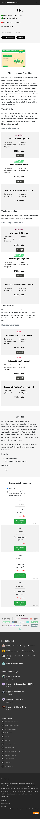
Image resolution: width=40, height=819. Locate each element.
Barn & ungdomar (9, 747)
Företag (7, 736)
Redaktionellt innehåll (10, 755)
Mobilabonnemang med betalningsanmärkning (20, 651)
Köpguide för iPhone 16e (15, 692)
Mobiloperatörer (20, 615)
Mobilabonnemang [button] (8, 37)
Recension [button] (21, 37)
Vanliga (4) (12, 489)
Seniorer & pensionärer (10, 744)
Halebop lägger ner (13, 676)
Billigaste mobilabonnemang (12, 725)
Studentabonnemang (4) (16, 491)
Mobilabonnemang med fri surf (12, 751)
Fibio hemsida (6, 27)
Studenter (7, 740)
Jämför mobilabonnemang (11, 721)
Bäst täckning (8, 733)
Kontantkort (8, 762)
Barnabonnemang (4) (15, 495)
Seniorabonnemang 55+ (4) (17, 493)
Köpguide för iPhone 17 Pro (16, 707)
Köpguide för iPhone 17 (14, 699)
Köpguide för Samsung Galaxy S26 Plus (20, 684)
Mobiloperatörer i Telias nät (14, 664)
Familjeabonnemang (10, 758)
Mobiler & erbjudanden (10, 729)
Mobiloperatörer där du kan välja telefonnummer (20, 646)
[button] (19, 489)
